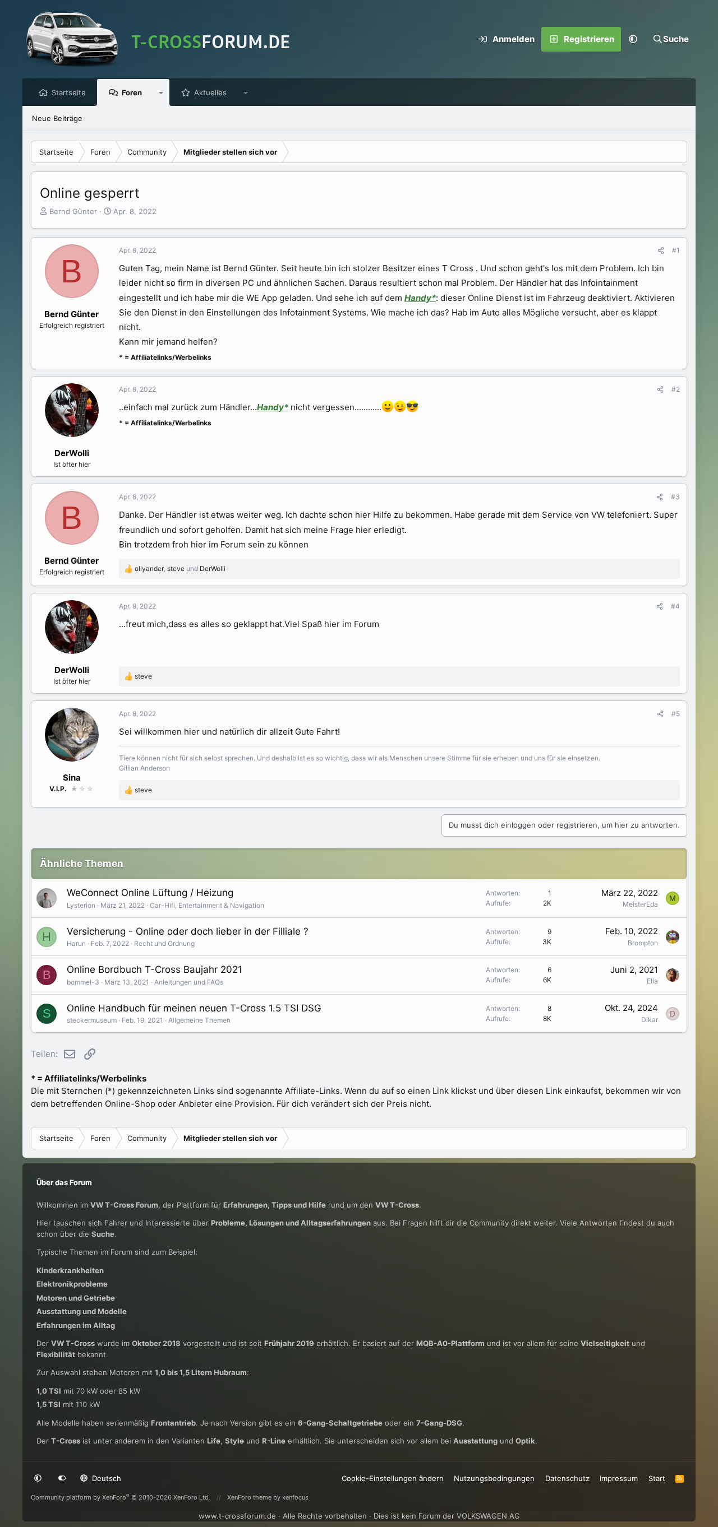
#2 (675, 389)
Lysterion (81, 905)
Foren (132, 92)
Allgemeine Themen (199, 1020)
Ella (652, 981)
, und (180, 568)
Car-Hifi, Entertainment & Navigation (207, 905)
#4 (675, 606)
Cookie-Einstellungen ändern (393, 1478)
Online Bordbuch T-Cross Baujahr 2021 (154, 969)
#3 (675, 497)
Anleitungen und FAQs (188, 982)
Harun (76, 943)
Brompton (643, 943)
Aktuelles (210, 92)
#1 (676, 250)
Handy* (420, 298)
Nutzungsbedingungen (494, 1478)
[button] (633, 39)
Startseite (69, 92)
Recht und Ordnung (164, 943)
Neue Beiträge (57, 118)
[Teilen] (660, 250)
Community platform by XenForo (120, 1497)
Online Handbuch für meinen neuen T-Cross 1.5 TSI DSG (194, 1008)
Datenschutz (567, 1478)
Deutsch (105, 1478)
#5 (675, 713)
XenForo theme (249, 1497)
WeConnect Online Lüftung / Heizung (150, 892)
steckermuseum (92, 1020)
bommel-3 (83, 982)
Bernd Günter (73, 211)
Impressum (619, 1478)
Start (656, 1478)
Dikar (649, 1019)
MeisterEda (640, 904)
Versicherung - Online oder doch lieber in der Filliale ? (188, 931)
